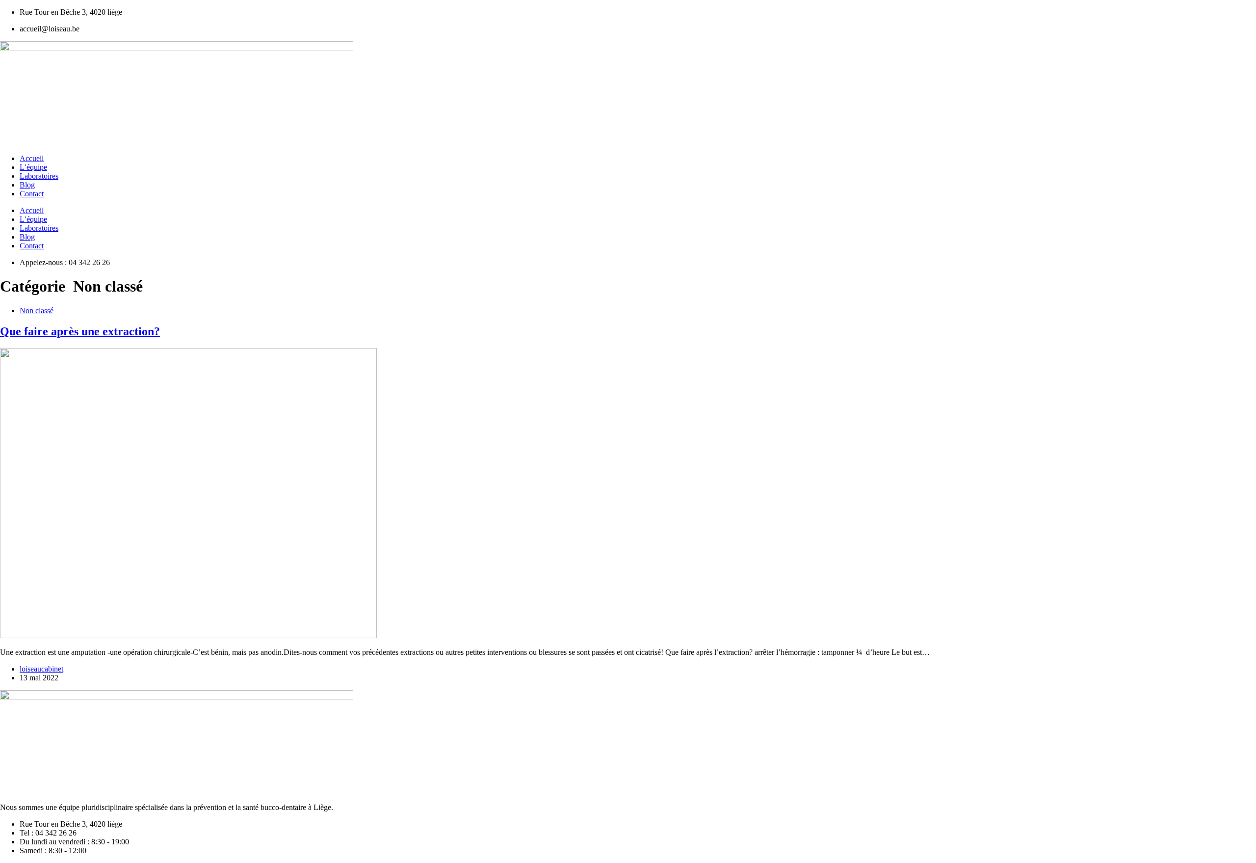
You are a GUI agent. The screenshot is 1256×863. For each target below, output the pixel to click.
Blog (27, 185)
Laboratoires (39, 176)
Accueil (32, 158)
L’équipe (33, 167)
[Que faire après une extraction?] (188, 635)
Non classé (36, 310)
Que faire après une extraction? (80, 331)
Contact (32, 193)
